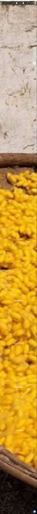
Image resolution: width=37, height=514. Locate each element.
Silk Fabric (21, 3)
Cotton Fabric (14, 3)
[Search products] (34, 63)
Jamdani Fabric (7, 3)
